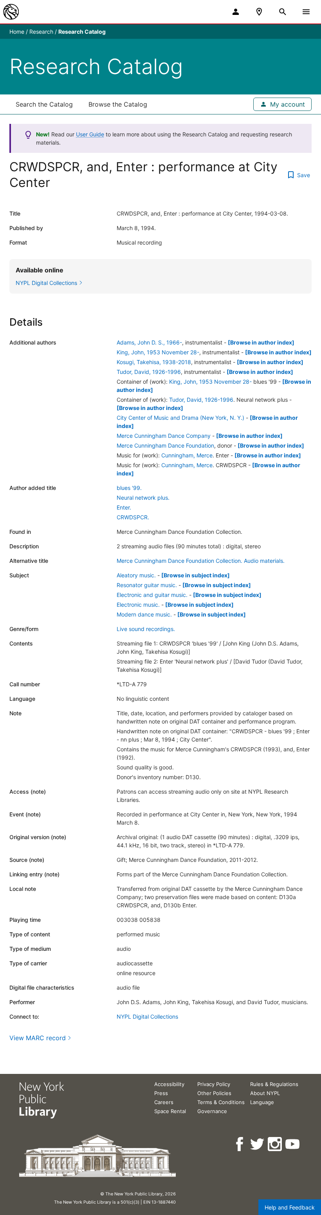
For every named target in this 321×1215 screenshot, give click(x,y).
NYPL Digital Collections (147, 1016)
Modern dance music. (144, 614)
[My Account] (235, 12)
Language (262, 1102)
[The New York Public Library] (11, 12)
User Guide (90, 134)
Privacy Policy (213, 1084)
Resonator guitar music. (147, 585)
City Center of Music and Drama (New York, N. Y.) (180, 417)
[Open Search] (282, 12)
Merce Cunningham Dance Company (164, 435)
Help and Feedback (290, 1207)
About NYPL (265, 1093)
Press (161, 1093)
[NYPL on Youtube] (293, 1144)
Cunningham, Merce (187, 455)
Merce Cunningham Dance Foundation (165, 445)
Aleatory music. (136, 575)
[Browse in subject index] (195, 575)
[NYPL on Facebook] (240, 1144)
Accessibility (169, 1084)
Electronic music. (138, 604)
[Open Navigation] (306, 12)
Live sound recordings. (146, 629)
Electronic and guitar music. (152, 594)
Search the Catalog (44, 104)
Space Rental (170, 1111)
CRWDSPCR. (133, 517)
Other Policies (214, 1093)
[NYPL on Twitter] (257, 1144)
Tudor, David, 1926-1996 (149, 371)
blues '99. (129, 487)
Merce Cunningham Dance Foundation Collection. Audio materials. (201, 560)
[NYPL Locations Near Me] (259, 12)
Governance (212, 1111)
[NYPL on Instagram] (275, 1144)
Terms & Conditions (221, 1102)
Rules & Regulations (274, 1084)
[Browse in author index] (261, 342)
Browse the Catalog (117, 104)
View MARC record (37, 1038)
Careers (163, 1102)
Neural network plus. (143, 497)
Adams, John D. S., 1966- (149, 342)
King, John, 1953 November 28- (158, 352)
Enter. (124, 507)
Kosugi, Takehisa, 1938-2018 (154, 362)
